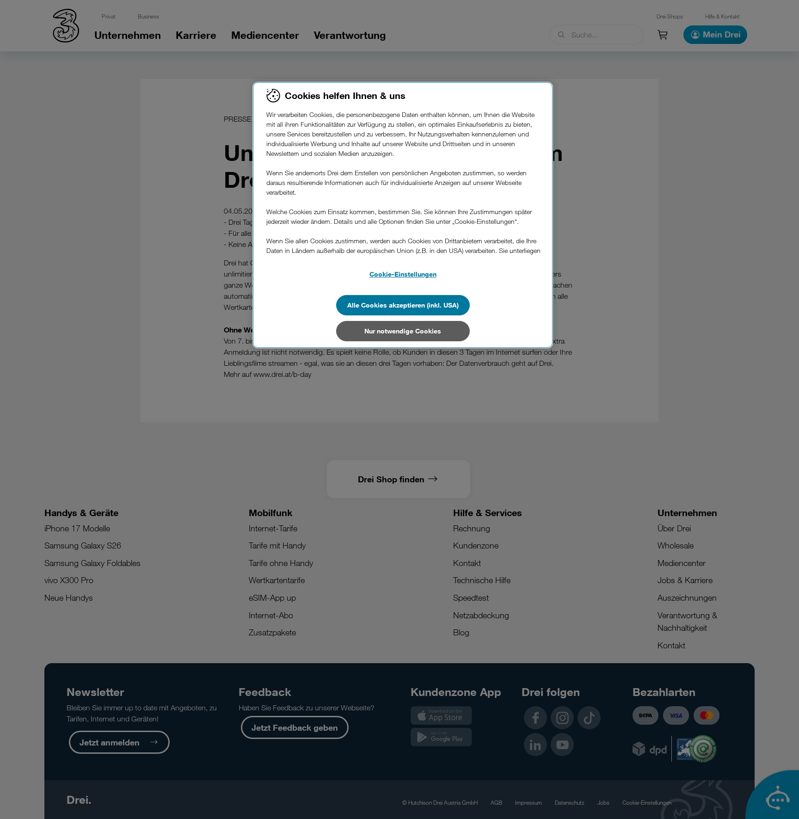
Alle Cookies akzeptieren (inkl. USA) (403, 305)
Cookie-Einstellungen (402, 274)
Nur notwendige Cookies (402, 331)
